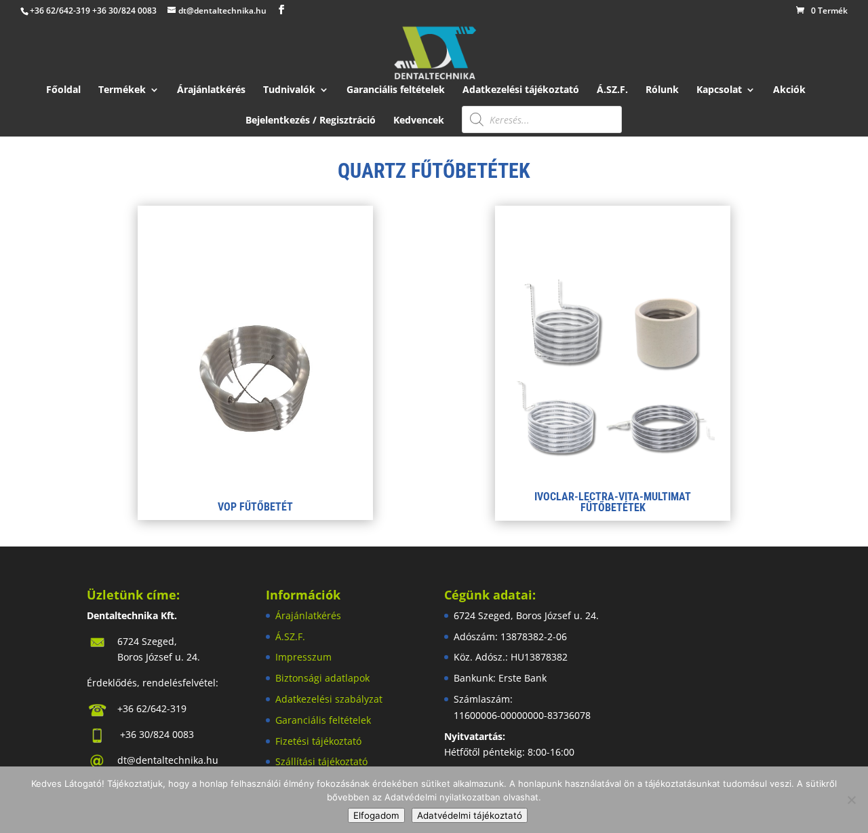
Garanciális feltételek (396, 90)
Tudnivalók (289, 90)
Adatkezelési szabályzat (328, 698)
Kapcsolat (719, 90)
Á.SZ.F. (612, 90)
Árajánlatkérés (211, 90)
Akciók (789, 90)
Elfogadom (376, 815)
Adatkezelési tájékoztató (520, 90)
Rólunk (662, 90)
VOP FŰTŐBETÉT (255, 506)
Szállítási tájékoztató (321, 761)
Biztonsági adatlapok (322, 677)
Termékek (122, 90)
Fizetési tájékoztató (318, 741)
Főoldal (63, 90)
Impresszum (303, 656)
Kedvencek (418, 120)
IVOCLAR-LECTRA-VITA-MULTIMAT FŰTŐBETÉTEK (612, 502)
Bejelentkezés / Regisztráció (310, 120)
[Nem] (851, 800)
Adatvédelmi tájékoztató (469, 815)
